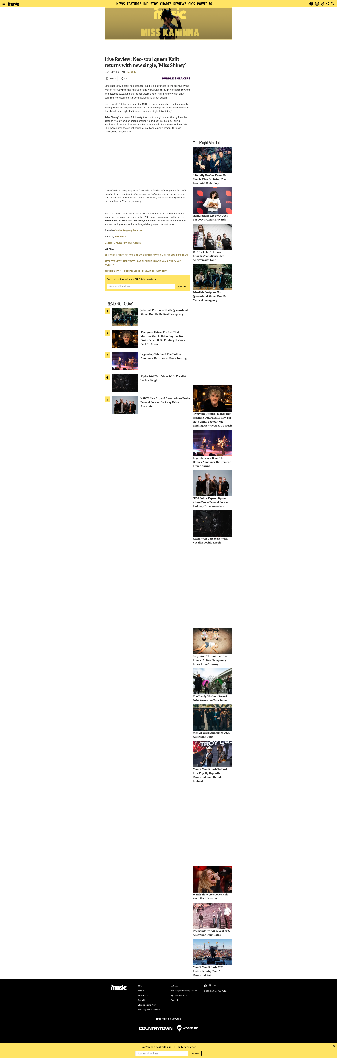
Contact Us (174, 1000)
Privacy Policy (143, 995)
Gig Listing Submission (179, 995)
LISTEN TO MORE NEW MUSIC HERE (123, 242)
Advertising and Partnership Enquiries (184, 991)
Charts (165, 4)
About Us (141, 991)
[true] (334, 1046)
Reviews (179, 4)
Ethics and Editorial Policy (147, 1005)
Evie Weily (131, 72)
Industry (150, 4)
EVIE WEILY (120, 236)
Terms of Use (142, 1000)
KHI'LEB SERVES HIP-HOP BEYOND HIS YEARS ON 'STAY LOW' (136, 271)
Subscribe (182, 286)
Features (134, 4)
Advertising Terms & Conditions (149, 1009)
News (120, 4)
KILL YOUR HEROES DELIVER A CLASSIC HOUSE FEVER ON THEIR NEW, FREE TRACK (147, 255)
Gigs (191, 4)
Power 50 (204, 4)
